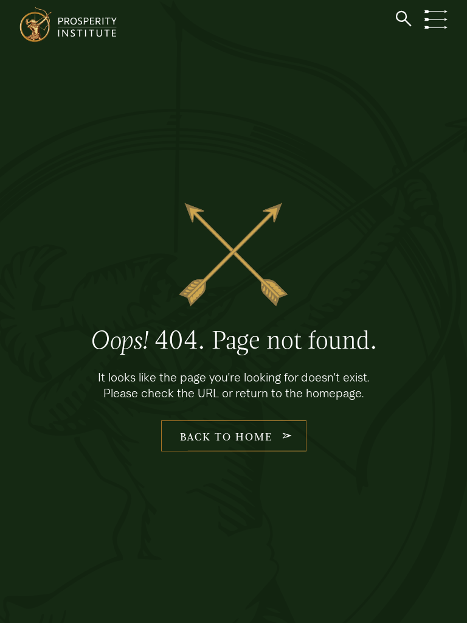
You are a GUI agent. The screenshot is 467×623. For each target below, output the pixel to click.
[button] (404, 19)
